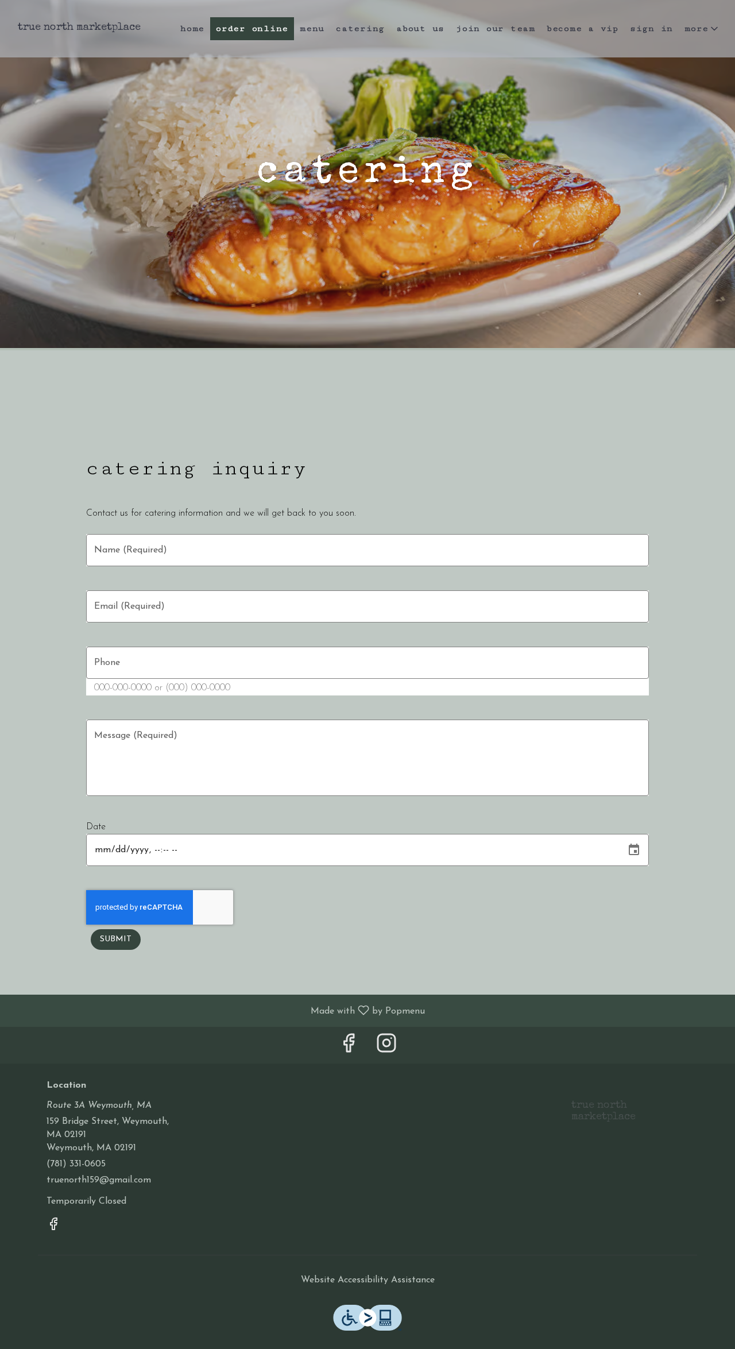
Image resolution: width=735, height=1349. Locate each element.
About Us (420, 28)
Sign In (651, 28)
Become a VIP (582, 28)
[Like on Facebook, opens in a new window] (348, 1048)
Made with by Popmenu (217, 1010)
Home (192, 28)
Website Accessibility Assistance (368, 1280)
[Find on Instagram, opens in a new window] (386, 1048)
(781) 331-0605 (76, 1164)
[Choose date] (634, 850)
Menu (312, 28)
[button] (702, 28)
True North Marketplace (599, 1116)
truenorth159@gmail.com (99, 1180)
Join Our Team (495, 28)
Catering (360, 28)
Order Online (252, 28)
